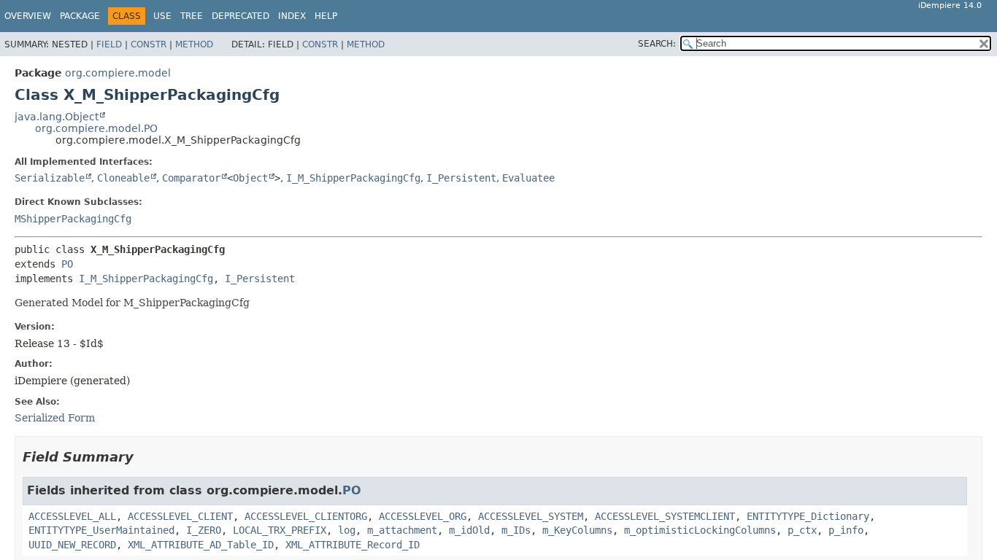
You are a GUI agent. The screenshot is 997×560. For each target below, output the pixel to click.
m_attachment (402, 530)
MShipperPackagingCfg (73, 219)
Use (162, 16)
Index (292, 16)
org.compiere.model (118, 73)
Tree (191, 16)
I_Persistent (461, 178)
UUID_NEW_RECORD (72, 545)
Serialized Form (55, 418)
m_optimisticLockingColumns (700, 530)
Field (109, 44)
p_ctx (802, 530)
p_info (845, 530)
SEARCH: (657, 44)
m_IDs (516, 530)
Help (326, 16)
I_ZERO (203, 530)
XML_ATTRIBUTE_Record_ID (352, 545)
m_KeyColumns (577, 530)
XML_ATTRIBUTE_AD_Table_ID (201, 545)
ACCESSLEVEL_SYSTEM (530, 516)
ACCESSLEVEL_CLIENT (180, 516)
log (346, 530)
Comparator (191, 178)
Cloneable (123, 178)
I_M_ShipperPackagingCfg (353, 178)
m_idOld (469, 530)
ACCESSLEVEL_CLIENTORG (306, 516)
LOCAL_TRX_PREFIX (279, 530)
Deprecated (240, 16)
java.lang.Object (57, 116)
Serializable (50, 178)
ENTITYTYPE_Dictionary (808, 516)
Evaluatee (528, 178)
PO (67, 264)
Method (194, 44)
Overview (27, 16)
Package (80, 16)
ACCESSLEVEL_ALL (72, 516)
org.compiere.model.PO (96, 128)
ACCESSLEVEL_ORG (422, 516)
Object (250, 178)
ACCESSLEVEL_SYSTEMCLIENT (665, 516)
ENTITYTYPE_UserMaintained (101, 530)
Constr (148, 44)
